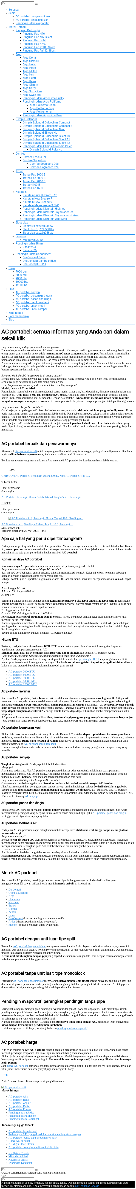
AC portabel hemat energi (22, 1131)
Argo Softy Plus (32, 91)
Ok (77, 1185)
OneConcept (15, 918)
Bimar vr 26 (30, 250)
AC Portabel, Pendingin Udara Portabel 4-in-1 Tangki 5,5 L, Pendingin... (42, 497)
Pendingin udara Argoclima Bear (42, 115)
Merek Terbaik (17, 27)
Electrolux (22, 222)
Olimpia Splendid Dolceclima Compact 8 (47, 126)
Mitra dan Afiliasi (18, 1156)
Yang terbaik (16, 312)
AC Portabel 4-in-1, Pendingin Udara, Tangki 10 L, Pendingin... (37, 524)
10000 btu (22, 281)
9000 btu (21, 278)
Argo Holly (29, 64)
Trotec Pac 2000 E (34, 174)
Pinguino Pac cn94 (34, 40)
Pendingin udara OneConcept (33, 254)
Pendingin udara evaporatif (32, 23)
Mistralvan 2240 (33, 239)
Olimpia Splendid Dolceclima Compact (46, 122)
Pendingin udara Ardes (21, 1112)
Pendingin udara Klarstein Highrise (44, 208)
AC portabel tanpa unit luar (32, 19)
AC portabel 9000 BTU (21, 677)
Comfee (21, 153)
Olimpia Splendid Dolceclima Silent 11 (46, 139)
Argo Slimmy (30, 84)
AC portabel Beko (18, 1099)
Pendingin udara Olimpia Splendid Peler (47, 146)
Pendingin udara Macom (22, 1115)
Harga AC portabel (19, 1140)
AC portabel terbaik (26, 451)
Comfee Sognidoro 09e (44, 163)
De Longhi (14, 889)
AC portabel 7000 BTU (21, 671)
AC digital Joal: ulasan (21, 1143)
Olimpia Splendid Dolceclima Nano (44, 129)
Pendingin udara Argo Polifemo (42, 101)
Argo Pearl (29, 78)
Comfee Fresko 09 (34, 157)
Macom (12, 924)
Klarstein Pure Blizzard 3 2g (40, 195)
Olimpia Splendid (26, 119)
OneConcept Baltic (34, 257)
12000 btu (22, 285)
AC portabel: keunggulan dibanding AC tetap (33, 1147)
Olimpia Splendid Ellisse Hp (40, 132)
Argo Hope (29, 67)
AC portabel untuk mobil (30, 305)
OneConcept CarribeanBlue (39, 260)
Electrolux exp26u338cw (38, 226)
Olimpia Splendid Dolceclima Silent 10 (46, 136)
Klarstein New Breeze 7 (37, 198)
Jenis (11, 13)
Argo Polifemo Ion (41, 111)
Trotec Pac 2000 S (34, 178)
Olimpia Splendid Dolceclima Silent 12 (46, 142)
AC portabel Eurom (19, 1109)
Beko (11, 915)
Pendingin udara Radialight (23, 1118)
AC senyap (31, 796)
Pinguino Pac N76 (34, 33)
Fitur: (11, 288)
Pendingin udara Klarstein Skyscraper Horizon (51, 215)
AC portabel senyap (28, 292)
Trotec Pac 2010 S (34, 181)
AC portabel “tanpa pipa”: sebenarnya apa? (32, 1137)
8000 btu (21, 275)
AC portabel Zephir (19, 1102)
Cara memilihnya (18, 316)
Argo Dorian (30, 57)
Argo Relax (29, 81)
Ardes (11, 921)
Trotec (19, 171)
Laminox (21, 236)
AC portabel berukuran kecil (32, 302)
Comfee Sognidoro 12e (44, 167)
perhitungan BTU (89, 659)
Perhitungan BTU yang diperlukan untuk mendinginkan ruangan (44, 1134)
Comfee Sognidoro (34, 160)
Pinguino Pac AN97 (35, 43)
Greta (4, 1075)
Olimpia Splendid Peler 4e (46, 149)
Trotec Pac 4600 (33, 188)
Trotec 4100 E (31, 184)
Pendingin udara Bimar (29, 243)
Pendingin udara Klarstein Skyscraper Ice (48, 212)
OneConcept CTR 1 (34, 264)
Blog (11, 319)
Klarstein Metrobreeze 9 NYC (41, 205)
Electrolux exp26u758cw (38, 232)
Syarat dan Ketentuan (20, 1162)
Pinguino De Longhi (28, 30)
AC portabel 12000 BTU (22, 684)
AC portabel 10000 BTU (22, 681)
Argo (18, 54)
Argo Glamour (31, 61)
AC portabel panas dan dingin (34, 299)
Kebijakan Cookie (18, 1153)
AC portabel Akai (18, 1096)
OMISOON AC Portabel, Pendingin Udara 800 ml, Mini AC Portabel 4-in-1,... (45, 475)
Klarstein (21, 191)
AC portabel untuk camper (31, 309)
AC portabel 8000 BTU (21, 674)
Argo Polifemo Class (43, 105)
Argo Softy (29, 88)
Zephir (12, 911)
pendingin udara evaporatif (72, 1028)
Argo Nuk (28, 74)
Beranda (13, 9)
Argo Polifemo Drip (42, 108)
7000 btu (21, 271)
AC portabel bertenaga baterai (34, 295)
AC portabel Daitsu (19, 1106)
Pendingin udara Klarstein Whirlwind (45, 218)
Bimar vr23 (29, 247)
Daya (11, 268)
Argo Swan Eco (32, 94)
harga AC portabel (17, 1065)
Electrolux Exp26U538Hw (38, 229)
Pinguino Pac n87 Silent (37, 37)
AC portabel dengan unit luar (33, 16)
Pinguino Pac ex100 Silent (39, 47)
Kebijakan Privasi (18, 1159)
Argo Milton (30, 71)
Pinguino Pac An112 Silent (39, 50)
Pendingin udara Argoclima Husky (43, 98)
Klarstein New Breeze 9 (37, 202)
